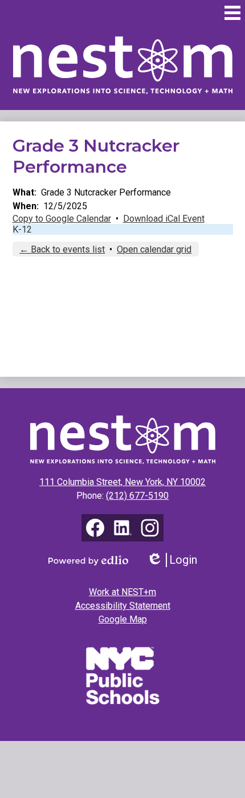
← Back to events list (62, 249)
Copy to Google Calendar (62, 218)
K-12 (22, 229)
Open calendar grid (154, 249)
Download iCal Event (164, 218)
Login (175, 560)
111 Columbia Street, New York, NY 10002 (122, 482)
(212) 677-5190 (137, 495)
